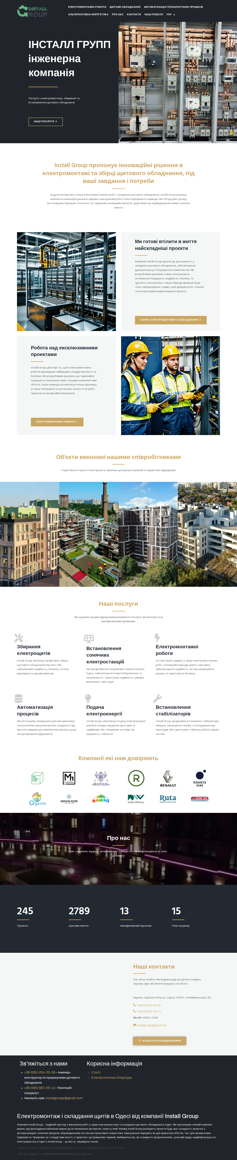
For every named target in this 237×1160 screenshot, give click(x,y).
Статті (95, 1072)
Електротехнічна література (111, 1077)
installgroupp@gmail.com (64, 1098)
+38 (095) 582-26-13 (39, 1088)
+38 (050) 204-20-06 (39, 1072)
